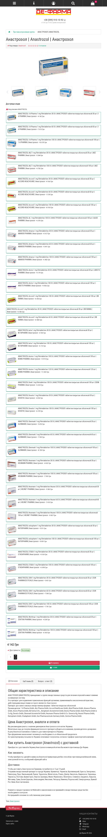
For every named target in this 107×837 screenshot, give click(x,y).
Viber (84, 821)
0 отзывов (42, 46)
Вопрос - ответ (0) (45, 681)
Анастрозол (14, 801)
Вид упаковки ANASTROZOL (17, 109)
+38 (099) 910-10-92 (53, 19)
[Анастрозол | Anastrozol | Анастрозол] (53, 66)
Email (84, 829)
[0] (93, 3)
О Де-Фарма (10, 816)
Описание (14, 681)
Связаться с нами (12, 821)
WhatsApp (85, 826)
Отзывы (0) (29, 681)
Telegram (85, 824)
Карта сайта (10, 824)
